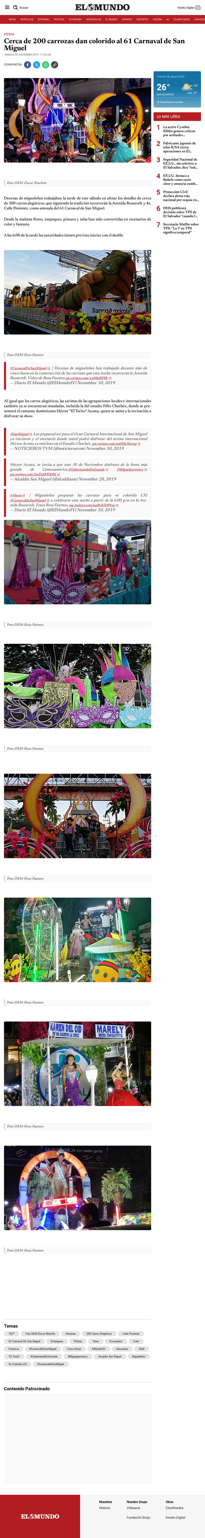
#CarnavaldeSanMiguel (28, 500)
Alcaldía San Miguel (110, 1356)
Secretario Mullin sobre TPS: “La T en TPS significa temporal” (181, 228)
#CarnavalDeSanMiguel (28, 368)
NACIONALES (93, 19)
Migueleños (138, 1356)
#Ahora (15, 495)
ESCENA (157, 19)
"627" (12, 1333)
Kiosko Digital (175, 1517)
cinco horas (74, 1348)
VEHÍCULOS (26, 19)
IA (168, 19)
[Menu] (7, 7)
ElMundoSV (99, 1348)
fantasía (14, 1348)
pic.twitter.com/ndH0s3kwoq (114, 444)
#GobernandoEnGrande (86, 470)
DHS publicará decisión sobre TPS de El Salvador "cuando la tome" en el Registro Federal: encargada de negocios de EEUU (180, 212)
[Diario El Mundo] (102, 11)
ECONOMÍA (75, 19)
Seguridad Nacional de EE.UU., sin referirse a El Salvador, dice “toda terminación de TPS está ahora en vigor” (180, 164)
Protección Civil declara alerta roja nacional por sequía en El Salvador (180, 196)
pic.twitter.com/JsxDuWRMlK (33, 474)
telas (96, 1341)
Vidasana (133, 1508)
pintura (78, 1341)
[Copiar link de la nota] (54, 64)
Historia (104, 1508)
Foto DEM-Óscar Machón (40, 1333)
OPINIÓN (127, 19)
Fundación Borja (138, 1517)
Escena (9, 34)
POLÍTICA (59, 19)
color (136, 1341)
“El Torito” (14, 1356)
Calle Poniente (131, 1333)
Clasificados (174, 1508)
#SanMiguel (19, 434)
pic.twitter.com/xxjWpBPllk (86, 378)
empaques (57, 1341)
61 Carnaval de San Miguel (24, 1341)
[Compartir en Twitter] (36, 64)
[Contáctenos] (139, 1529)
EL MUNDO (112, 19)
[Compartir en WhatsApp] (45, 64)
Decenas (71, 1333)
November (122, 1348)
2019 (141, 1348)
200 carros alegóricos (99, 1333)
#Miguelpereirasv (130, 470)
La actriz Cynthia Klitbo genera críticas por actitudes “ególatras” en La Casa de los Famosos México (180, 131)
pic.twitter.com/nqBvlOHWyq (92, 505)
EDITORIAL (43, 19)
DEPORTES (142, 19)
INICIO (12, 19)
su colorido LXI (18, 1364)
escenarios (116, 1341)
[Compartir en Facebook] (27, 64)
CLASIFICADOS (182, 19)
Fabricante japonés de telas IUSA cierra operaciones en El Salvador (179, 148)
